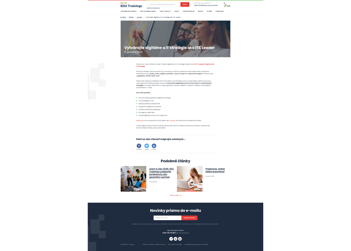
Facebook (139, 149)
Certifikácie (189, 11)
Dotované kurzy (148, 11)
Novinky (139, 17)
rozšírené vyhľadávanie (153, 8)
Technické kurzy (129, 11)
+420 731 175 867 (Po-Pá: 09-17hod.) (206, 5)
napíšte (172, 120)
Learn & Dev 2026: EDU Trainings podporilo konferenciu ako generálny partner (161, 173)
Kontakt (220, 11)
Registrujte (140, 120)
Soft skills (165, 11)
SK (224, 3)
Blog (200, 11)
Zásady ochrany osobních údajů (154, 244)
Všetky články (174, 195)
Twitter (147, 149)
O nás (209, 11)
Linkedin (154, 149)
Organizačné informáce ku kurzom (196, 244)
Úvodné (123, 17)
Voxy (176, 11)
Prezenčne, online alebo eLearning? (215, 170)
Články (131, 17)
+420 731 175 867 (169, 233)
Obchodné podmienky (175, 244)
